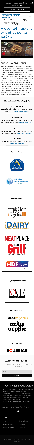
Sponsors (22, 424)
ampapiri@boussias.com (17, 143)
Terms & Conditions (8, 427)
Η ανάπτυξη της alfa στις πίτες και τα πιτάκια (16, 32)
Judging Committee (24, 421)
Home (4, 421)
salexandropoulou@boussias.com (20, 111)
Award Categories (7, 424)
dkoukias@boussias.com (25, 122)
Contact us (22, 427)
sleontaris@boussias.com (24, 133)
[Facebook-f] (18, 412)
